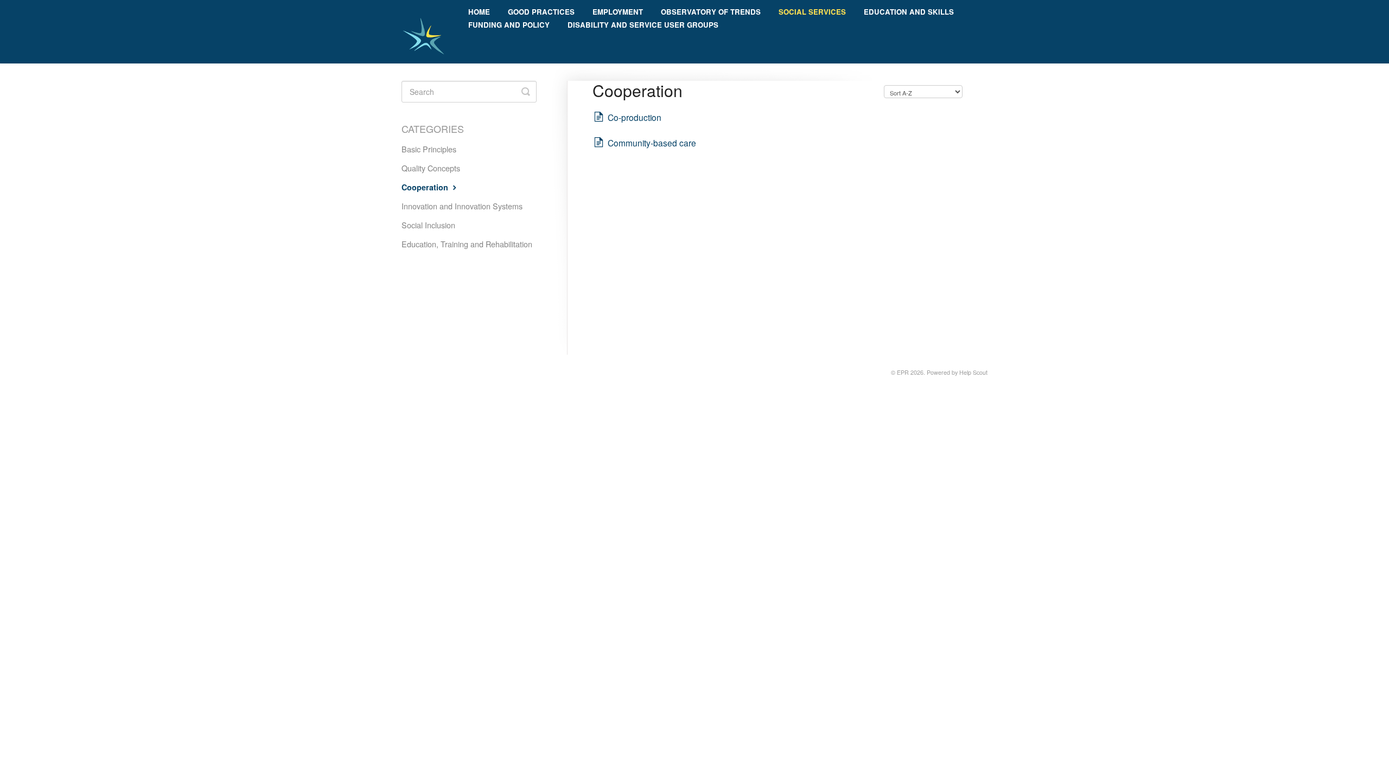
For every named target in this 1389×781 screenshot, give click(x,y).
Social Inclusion (428, 225)
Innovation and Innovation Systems (462, 206)
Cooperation (426, 187)
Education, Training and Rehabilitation (467, 243)
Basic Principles (429, 149)
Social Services (812, 12)
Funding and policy (509, 25)
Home (479, 12)
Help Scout (973, 372)
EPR (903, 372)
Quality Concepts (431, 168)
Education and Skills (909, 12)
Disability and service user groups (643, 25)
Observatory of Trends (711, 12)
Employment (617, 12)
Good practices (541, 12)
